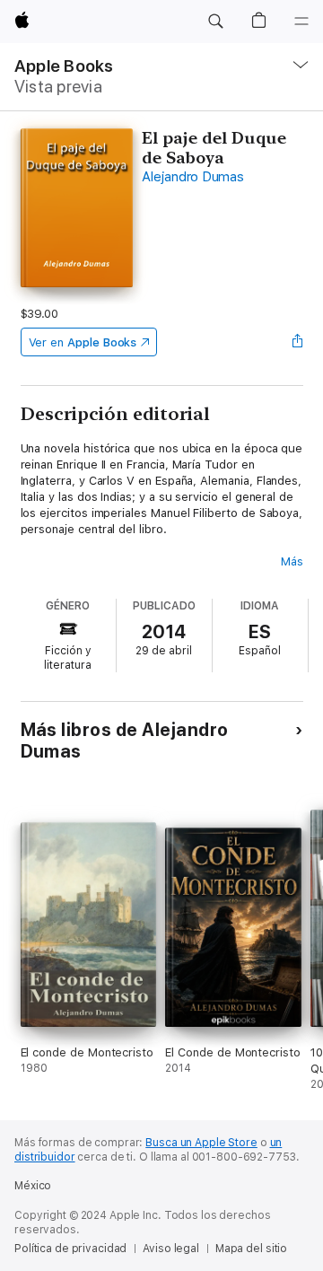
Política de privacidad (70, 1248)
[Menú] (301, 21)
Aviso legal (171, 1248)
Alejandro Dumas (192, 177)
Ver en (83, 342)
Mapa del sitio (251, 1248)
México (32, 1185)
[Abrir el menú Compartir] (297, 342)
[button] (215, 21)
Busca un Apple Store (201, 1142)
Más (292, 561)
